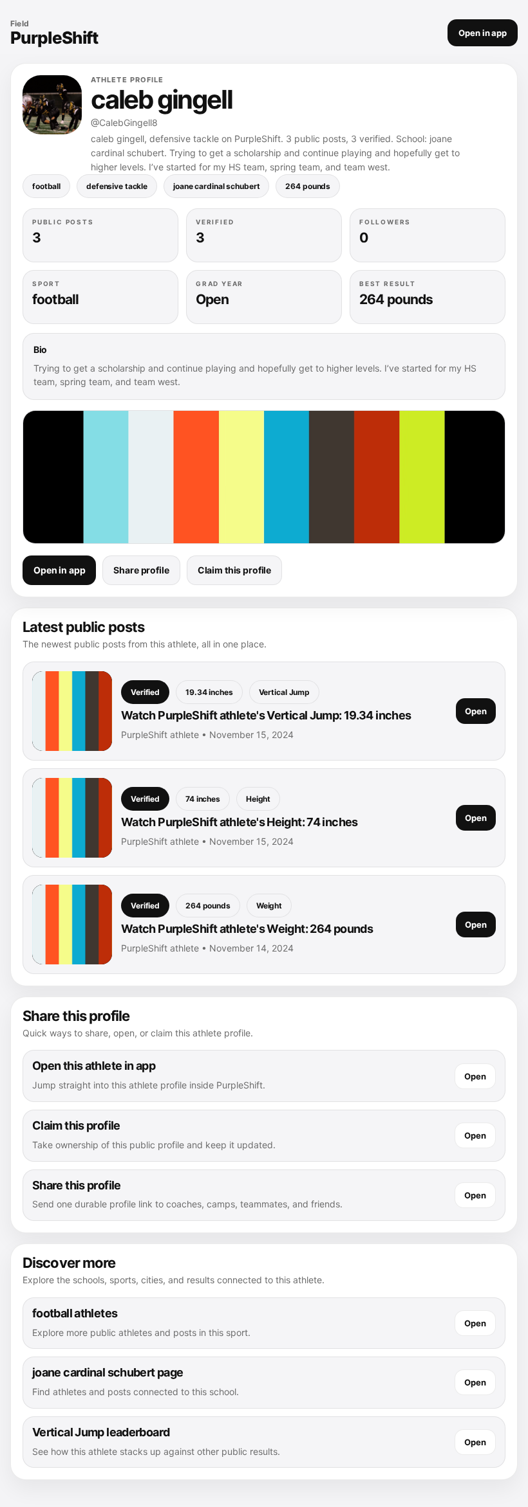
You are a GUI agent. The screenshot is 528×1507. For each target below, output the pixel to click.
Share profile (141, 569)
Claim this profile (234, 569)
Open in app (482, 33)
